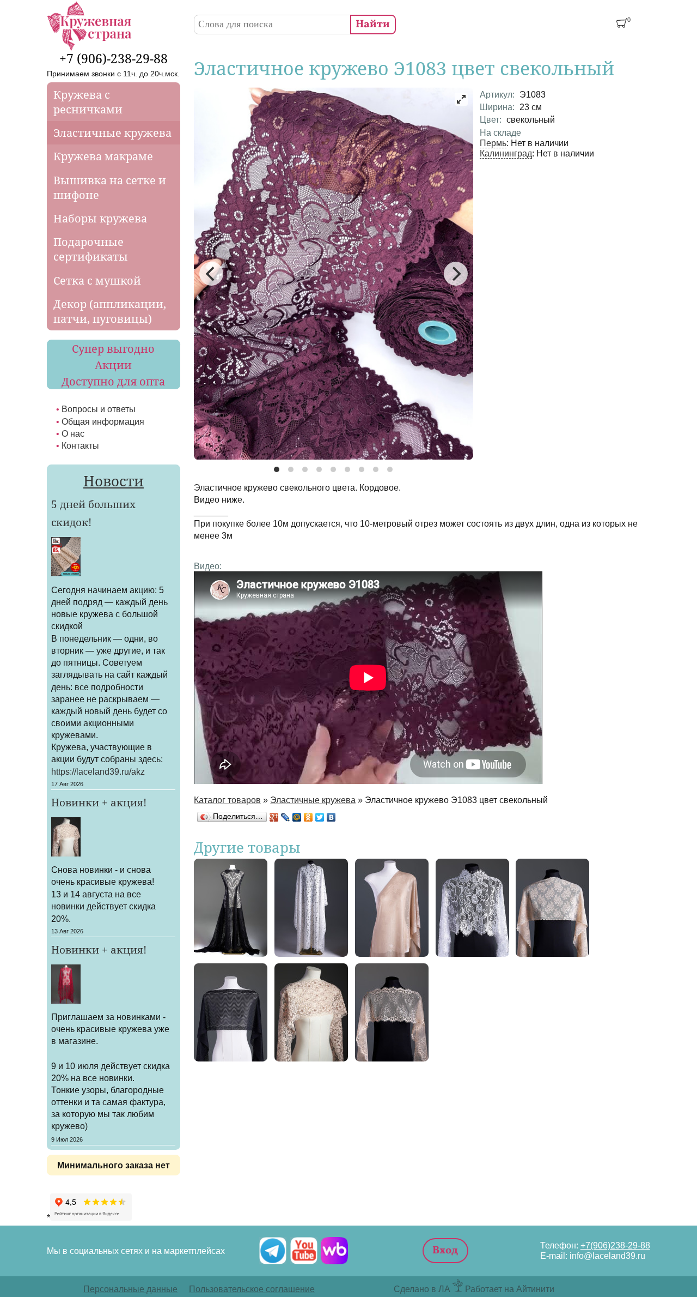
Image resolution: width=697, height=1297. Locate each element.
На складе (500, 132)
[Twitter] (320, 817)
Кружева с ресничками (88, 102)
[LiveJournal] (285, 817)
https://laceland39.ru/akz (98, 771)
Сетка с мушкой (97, 280)
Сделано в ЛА (422, 1289)
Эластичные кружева (313, 800)
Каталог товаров (227, 800)
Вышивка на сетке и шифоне (109, 187)
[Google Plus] (274, 817)
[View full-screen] (461, 99)
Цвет (491, 119)
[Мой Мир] (297, 817)
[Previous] (211, 274)
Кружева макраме (103, 156)
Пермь (493, 143)
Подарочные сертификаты (90, 249)
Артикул (497, 94)
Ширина (497, 107)
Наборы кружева (100, 218)
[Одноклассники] (308, 817)
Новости (113, 481)
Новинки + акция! (98, 802)
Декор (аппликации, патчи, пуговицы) (109, 311)
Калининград (506, 153)
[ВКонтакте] (331, 817)
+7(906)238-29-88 (615, 1245)
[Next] (456, 274)
